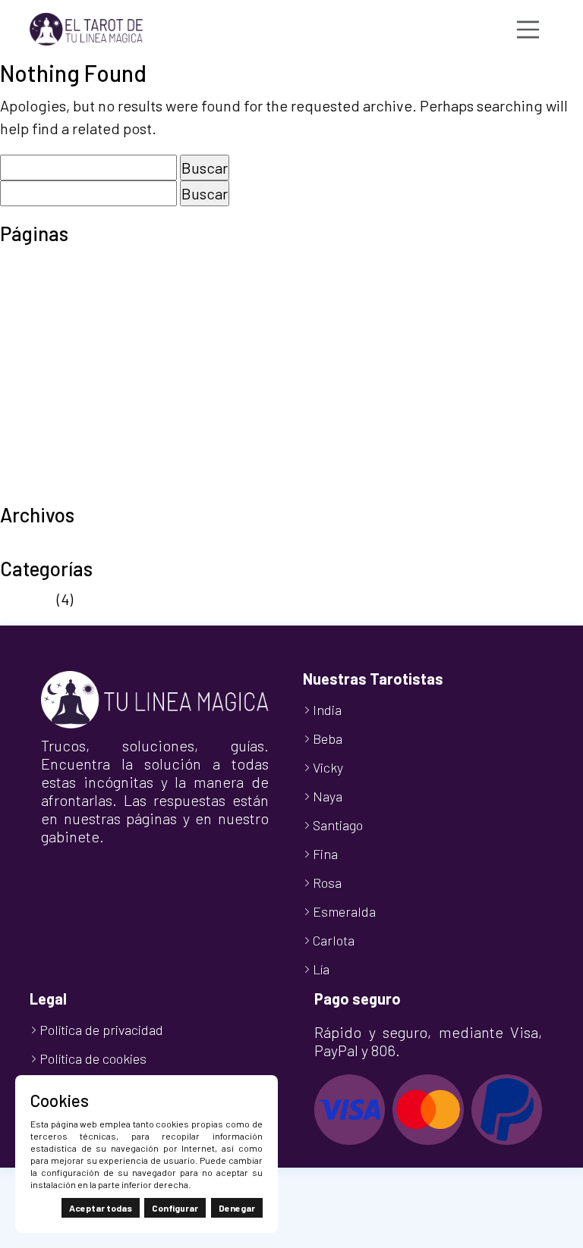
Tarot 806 (32, 423)
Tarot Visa (33, 446)
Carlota (334, 940)
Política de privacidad (72, 400)
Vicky (328, 767)
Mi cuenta (32, 332)
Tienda (23, 468)
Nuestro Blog (43, 355)
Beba (327, 738)
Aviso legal (35, 264)
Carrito (22, 287)
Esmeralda (344, 911)
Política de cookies (62, 377)
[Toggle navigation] (528, 29)
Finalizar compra (55, 309)
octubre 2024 (44, 545)
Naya (327, 796)
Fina (325, 854)
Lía (321, 969)
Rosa (327, 882)
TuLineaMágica (50, 491)
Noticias (27, 599)
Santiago (338, 825)
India (327, 710)
